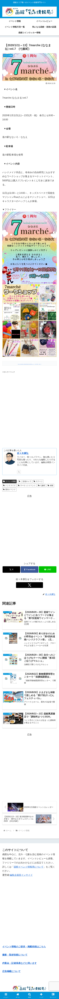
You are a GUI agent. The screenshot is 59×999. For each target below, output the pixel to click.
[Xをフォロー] (19, 472)
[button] (53, 598)
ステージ (39, 481)
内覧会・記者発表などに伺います (19, 963)
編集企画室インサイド (21, 875)
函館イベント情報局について (29, 867)
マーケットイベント (28, 486)
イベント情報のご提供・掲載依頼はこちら (24, 946)
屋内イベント (10, 490)
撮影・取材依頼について (14, 955)
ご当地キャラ (26, 481)
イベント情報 (10, 481)
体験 (51, 486)
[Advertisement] (29, 407)
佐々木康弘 (22, 453)
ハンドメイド (10, 486)
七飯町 (42, 486)
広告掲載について (11, 971)
